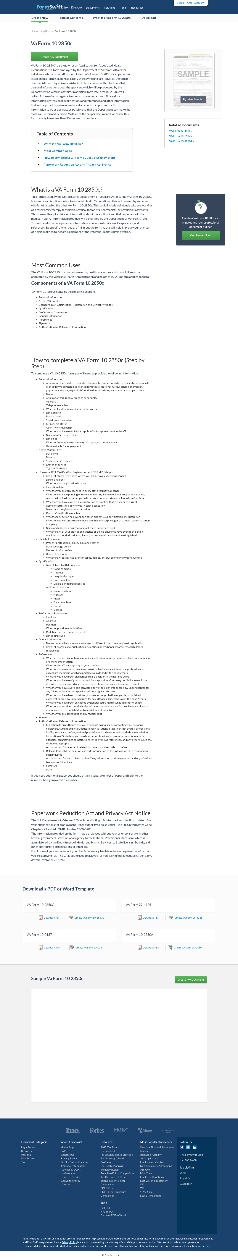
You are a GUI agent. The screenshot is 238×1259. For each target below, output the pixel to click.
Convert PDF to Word (113, 1215)
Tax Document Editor (113, 1177)
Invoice (144, 1151)
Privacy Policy (69, 1158)
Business (26, 1151)
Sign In (180, 2)
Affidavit (145, 1169)
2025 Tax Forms (110, 1147)
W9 (142, 1188)
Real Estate (28, 1158)
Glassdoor (186, 1183)
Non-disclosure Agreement (156, 1165)
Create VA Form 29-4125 (188, 917)
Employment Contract (153, 1162)
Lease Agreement (150, 1195)
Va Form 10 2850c (66, 31)
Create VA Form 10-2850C (89, 917)
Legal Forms (28, 1147)
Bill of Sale (146, 1173)
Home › (35, 31)
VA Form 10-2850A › (181, 141)
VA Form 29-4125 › (180, 130)
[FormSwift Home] (56, 6)
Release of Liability (151, 1154)
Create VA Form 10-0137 (89, 947)
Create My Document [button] (54, 56)
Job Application (149, 1158)
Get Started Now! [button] (200, 235)
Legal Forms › (47, 31)
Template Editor (110, 1169)
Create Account (195, 2)
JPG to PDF (107, 1211)
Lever (183, 1172)
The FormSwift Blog (191, 1154)
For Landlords (108, 1151)
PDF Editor (107, 1188)
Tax (23, 1162)
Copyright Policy (70, 1180)
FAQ (63, 1151)
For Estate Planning (112, 1165)
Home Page (67, 1147)
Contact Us (67, 1154)
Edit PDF (106, 1207)
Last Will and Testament (154, 1180)
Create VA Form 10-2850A (188, 947)
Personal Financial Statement (157, 1147)
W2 (142, 1184)
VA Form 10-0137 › (180, 136)
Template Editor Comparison (117, 1173)
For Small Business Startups (117, 1154)
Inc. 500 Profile (188, 1160)
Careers (65, 1184)
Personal (26, 1154)
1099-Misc (146, 1191)
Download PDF (52, 917)
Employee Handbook (152, 1177)
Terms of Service (71, 1177)
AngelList (185, 1178)
